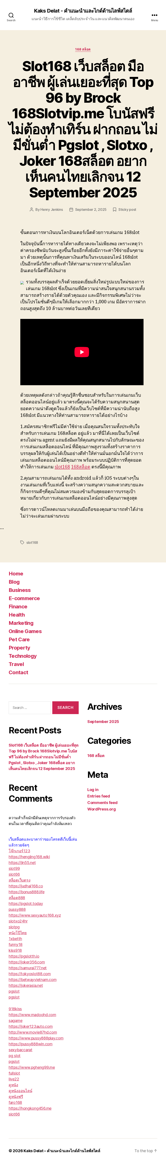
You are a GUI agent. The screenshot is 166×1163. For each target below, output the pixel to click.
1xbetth (15, 938)
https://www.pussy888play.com (36, 1038)
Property (19, 648)
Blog (14, 582)
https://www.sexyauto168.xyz (35, 915)
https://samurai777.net (28, 968)
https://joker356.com (27, 962)
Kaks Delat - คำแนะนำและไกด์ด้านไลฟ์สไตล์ (83, 10)
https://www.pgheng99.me (32, 1067)
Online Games (25, 631)
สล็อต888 (17, 897)
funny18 (15, 944)
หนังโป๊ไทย (18, 933)
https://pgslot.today (26, 903)
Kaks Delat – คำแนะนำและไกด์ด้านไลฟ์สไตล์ (62, 1150)
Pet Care (19, 639)
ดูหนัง (13, 1085)
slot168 (62, 467)
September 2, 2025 (91, 209)
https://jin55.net (22, 862)
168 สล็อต (83, 49)
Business (20, 590)
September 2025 (103, 721)
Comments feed (102, 802)
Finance (18, 606)
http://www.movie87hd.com (33, 1032)
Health (17, 615)
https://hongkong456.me (30, 1108)
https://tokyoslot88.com (30, 973)
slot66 (14, 874)
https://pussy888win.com (31, 1044)
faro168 (15, 1102)
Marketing (21, 623)
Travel (16, 664)
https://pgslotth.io (24, 956)
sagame (15, 1020)
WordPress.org (101, 809)
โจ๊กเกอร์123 (19, 851)
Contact (18, 672)
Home (16, 573)
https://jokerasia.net (26, 985)
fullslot (14, 1073)
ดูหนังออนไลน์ (20, 1090)
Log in (92, 789)
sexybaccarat (20, 1050)
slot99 (14, 868)
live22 (14, 1079)
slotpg (14, 927)
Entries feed (98, 796)
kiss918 (15, 950)
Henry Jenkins (51, 209)
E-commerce (24, 598)
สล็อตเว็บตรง (19, 880)
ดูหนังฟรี (16, 1096)
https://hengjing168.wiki (29, 856)
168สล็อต (80, 467)
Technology (23, 656)
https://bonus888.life (26, 892)
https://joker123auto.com (31, 1026)
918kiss (15, 1009)
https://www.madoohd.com (32, 1014)
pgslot (14, 991)
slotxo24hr (18, 921)
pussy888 (17, 909)
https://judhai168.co (26, 886)
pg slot (15, 1055)
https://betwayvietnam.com (32, 979)
